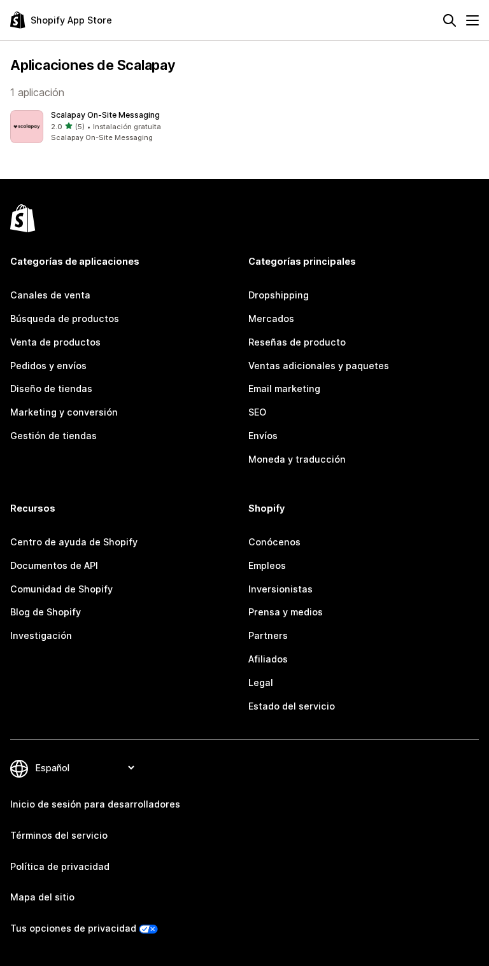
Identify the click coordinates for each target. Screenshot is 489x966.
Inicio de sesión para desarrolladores (95, 804)
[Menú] (472, 20)
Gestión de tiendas (53, 435)
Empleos (267, 565)
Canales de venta (50, 295)
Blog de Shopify (45, 611)
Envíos (263, 435)
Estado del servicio (291, 706)
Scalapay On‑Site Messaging (105, 115)
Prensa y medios (285, 611)
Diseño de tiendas (51, 388)
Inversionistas (280, 589)
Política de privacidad (60, 866)
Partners (268, 635)
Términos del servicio (59, 835)
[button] (124, 126)
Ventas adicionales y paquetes (318, 365)
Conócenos (274, 541)
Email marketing (284, 388)
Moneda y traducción (297, 459)
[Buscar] (449, 20)
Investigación (41, 635)
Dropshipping (278, 295)
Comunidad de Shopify (61, 589)
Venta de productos (55, 342)
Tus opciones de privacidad (73, 928)
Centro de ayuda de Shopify (74, 541)
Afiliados (268, 659)
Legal (260, 682)
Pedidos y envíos (48, 365)
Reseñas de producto (297, 342)
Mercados (271, 318)
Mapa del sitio (42, 897)
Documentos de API (54, 565)
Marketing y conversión (64, 412)
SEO (257, 412)
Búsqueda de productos (64, 318)
